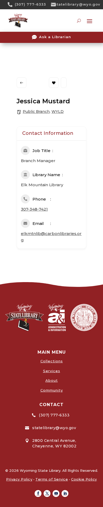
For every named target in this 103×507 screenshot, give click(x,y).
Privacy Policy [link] (19, 479)
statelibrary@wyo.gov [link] (77, 4)
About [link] (51, 380)
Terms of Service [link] (51, 479)
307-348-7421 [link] (34, 209)
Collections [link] (51, 361)
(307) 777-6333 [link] (30, 4)
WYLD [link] (58, 111)
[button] (38, 493)
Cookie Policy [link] (84, 479)
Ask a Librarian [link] (55, 37)
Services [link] (51, 371)
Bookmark (54, 82)
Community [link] (51, 390)
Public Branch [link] (36, 111)
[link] (12, 4)
